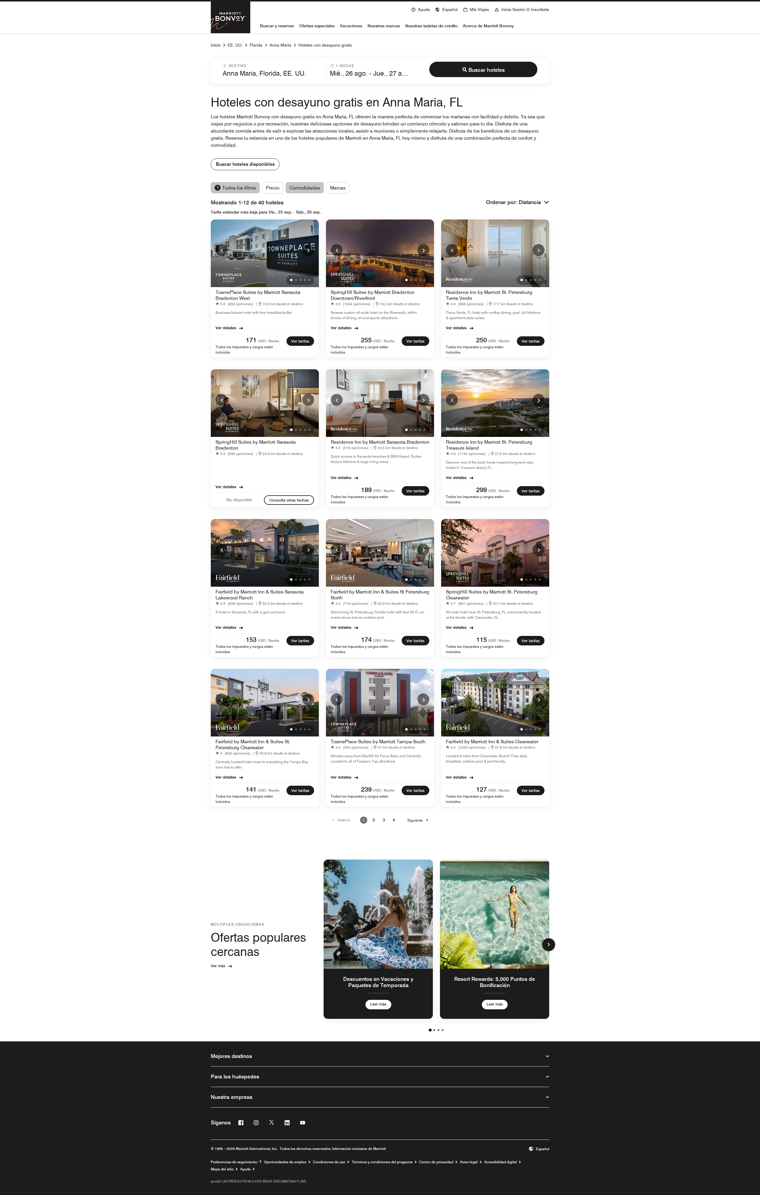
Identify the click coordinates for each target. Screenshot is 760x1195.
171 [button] (251, 340)
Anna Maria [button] (280, 45)
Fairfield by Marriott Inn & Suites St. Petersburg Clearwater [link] (253, 744)
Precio (272, 188)
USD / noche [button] (268, 341)
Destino (237, 65)
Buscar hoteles (486, 70)
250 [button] (481, 340)
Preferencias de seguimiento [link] (234, 1162)
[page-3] (438, 1030)
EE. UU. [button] (235, 45)
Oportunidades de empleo (285, 1162)
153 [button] (251, 639)
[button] (446, 8)
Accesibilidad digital (500, 1162)
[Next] (308, 250)
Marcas (338, 188)
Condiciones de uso (329, 1162)
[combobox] (272, 70)
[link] (236, 304)
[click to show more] (548, 944)
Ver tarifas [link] (300, 341)
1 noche (345, 65)
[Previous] (221, 250)
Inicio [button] (216, 45)
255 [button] (366, 340)
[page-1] (430, 1030)
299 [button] (481, 490)
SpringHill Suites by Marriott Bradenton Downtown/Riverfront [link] (372, 295)
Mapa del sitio (222, 1169)
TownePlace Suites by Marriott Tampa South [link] (378, 741)
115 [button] (481, 639)
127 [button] (481, 789)
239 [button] (366, 789)
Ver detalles (226, 327)
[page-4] (443, 1030)
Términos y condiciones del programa (382, 1162)
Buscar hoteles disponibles (245, 164)
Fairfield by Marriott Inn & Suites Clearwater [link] (492, 741)
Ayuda (245, 1169)
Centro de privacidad (436, 1162)
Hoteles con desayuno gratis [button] (325, 45)
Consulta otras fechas (289, 500)
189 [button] (366, 490)
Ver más (218, 965)
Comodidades (304, 188)
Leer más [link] (378, 1004)
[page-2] (434, 1030)
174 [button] (366, 639)
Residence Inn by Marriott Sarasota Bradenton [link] (380, 442)
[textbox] (272, 73)
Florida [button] (256, 45)
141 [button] (251, 789)
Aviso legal (469, 1162)
